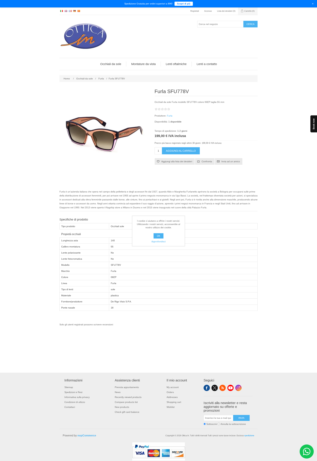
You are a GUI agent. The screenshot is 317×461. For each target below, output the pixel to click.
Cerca (250, 24)
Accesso (208, 11)
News (118, 392)
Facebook (207, 388)
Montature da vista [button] (143, 64)
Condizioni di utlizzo (74, 402)
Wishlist (171, 407)
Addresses (172, 397)
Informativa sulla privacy (77, 397)
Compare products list (126, 402)
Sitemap (68, 387)
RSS (222, 388)
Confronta (207, 161)
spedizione (249, 435)
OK (158, 236)
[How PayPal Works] (158, 459)
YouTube (230, 388)
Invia (241, 418)
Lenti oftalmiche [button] (176, 64)
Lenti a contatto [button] (207, 64)
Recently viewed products (128, 397)
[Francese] (70, 11)
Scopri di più (183, 3)
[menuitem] (110, 64)
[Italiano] (62, 11)
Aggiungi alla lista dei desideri (176, 161)
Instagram (238, 388)
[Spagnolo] (79, 11)
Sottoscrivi (211, 424)
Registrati (194, 11)
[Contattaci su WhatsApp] (307, 451)
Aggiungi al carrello (181, 150)
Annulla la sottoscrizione (233, 424)
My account (173, 387)
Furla (169, 115)
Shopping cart (174, 402)
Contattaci (69, 407)
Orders (170, 392)
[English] (66, 11)
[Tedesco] (74, 11)
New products (122, 407)
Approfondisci (158, 241)
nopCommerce (86, 435)
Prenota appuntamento (127, 387)
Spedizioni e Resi (73, 392)
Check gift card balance (127, 412)
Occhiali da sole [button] (110, 64)
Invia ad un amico (230, 161)
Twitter (214, 388)
